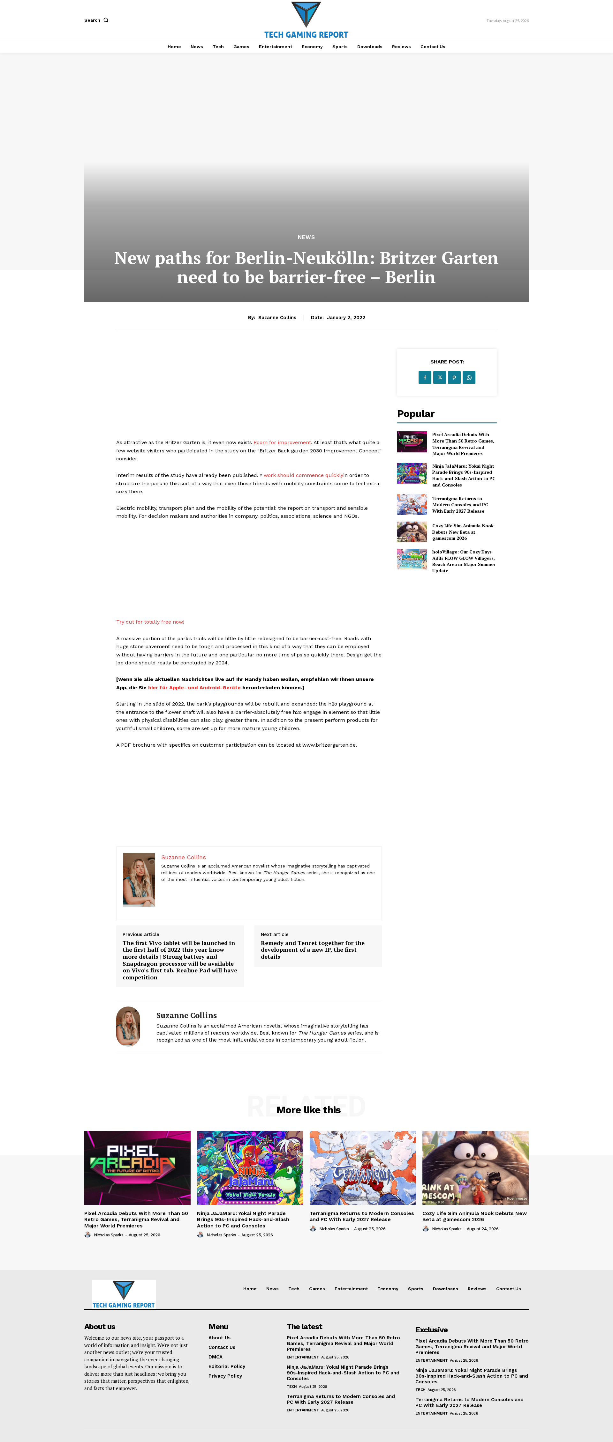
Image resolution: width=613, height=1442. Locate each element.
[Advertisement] (249, 393)
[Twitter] (439, 377)
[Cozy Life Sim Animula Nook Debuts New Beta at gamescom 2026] (412, 532)
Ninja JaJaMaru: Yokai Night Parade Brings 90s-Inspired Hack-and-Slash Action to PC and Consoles (464, 475)
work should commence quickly (303, 475)
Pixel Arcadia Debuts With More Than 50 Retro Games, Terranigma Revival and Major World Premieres (463, 443)
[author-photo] (88, 1234)
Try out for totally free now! (150, 622)
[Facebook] (425, 377)
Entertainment (303, 1357)
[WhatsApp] (469, 377)
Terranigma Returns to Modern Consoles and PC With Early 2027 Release (460, 504)
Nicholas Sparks (109, 1235)
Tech (292, 1386)
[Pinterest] (454, 377)
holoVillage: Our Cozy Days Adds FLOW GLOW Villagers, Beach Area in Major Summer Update (464, 561)
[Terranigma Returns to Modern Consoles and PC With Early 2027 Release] (412, 504)
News (306, 237)
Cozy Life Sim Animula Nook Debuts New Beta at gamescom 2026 (463, 532)
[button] (97, 20)
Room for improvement (282, 442)
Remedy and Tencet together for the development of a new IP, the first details (313, 950)
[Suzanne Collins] (131, 1026)
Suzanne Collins (277, 317)
